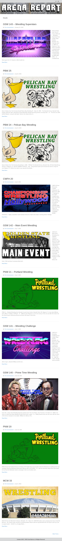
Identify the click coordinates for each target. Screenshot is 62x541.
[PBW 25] (30, 92)
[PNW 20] (30, 448)
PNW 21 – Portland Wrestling (18, 272)
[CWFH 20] (26, 198)
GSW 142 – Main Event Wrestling (20, 225)
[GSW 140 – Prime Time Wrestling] (30, 394)
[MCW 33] (30, 502)
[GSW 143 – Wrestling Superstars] (26, 43)
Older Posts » (55, 533)
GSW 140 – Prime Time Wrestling (20, 372)
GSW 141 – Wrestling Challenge (19, 326)
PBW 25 (7, 70)
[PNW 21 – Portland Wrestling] (30, 293)
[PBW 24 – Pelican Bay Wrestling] (30, 146)
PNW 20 (7, 426)
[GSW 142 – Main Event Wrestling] (26, 244)
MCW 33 (7, 480)
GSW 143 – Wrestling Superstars (19, 24)
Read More (4, 62)
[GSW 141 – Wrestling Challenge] (26, 345)
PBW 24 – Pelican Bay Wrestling (19, 125)
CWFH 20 (8, 179)
